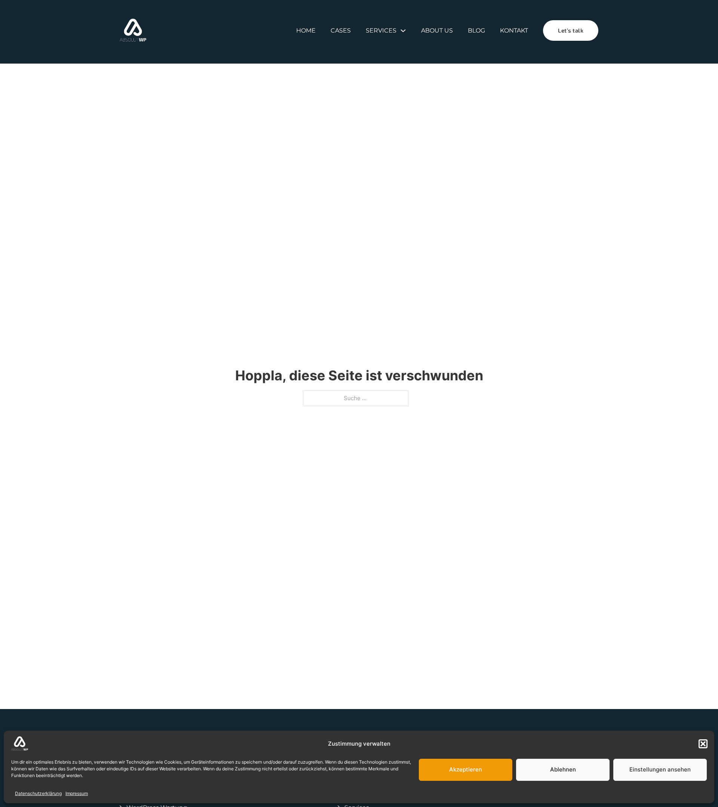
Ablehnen (563, 769)
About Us (437, 30)
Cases (341, 30)
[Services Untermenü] (403, 31)
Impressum (76, 793)
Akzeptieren (465, 769)
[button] (703, 744)
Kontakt (514, 30)
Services (381, 30)
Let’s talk (570, 30)
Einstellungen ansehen (660, 769)
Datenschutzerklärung (38, 793)
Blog (476, 30)
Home (306, 30)
